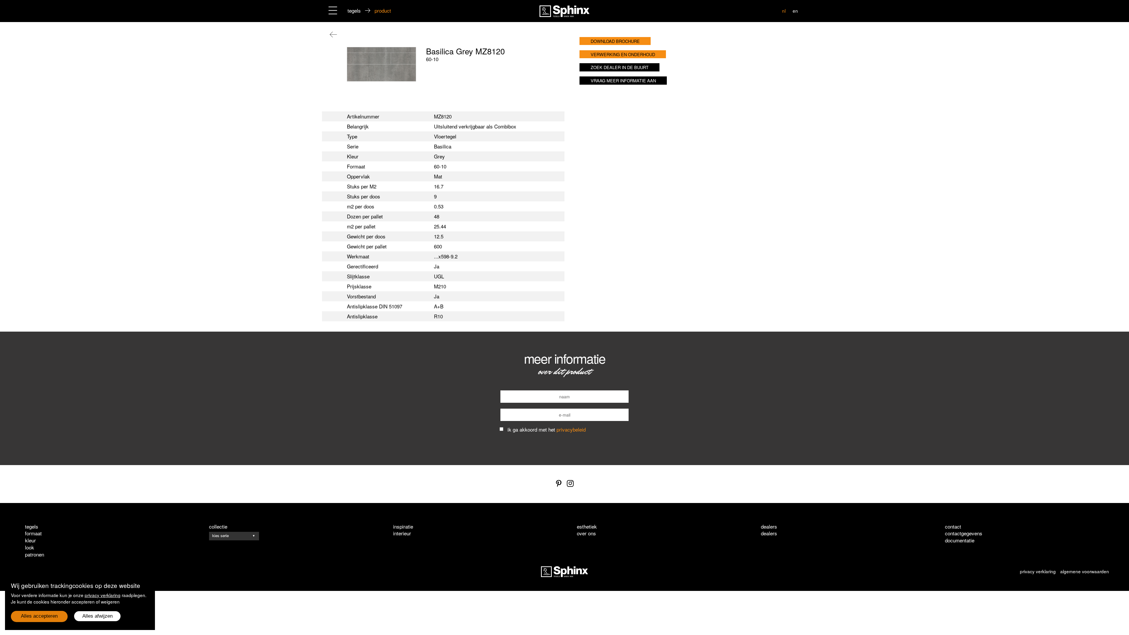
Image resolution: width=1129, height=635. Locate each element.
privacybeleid (571, 429)
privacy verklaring (103, 595)
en (795, 10)
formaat (33, 533)
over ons (586, 533)
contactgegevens (963, 533)
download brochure (615, 41)
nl (784, 10)
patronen (34, 554)
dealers (769, 533)
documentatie (959, 540)
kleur (30, 540)
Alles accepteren (39, 616)
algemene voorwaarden (1084, 571)
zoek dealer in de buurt (620, 67)
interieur (402, 533)
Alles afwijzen (97, 616)
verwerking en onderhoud (623, 54)
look (29, 547)
